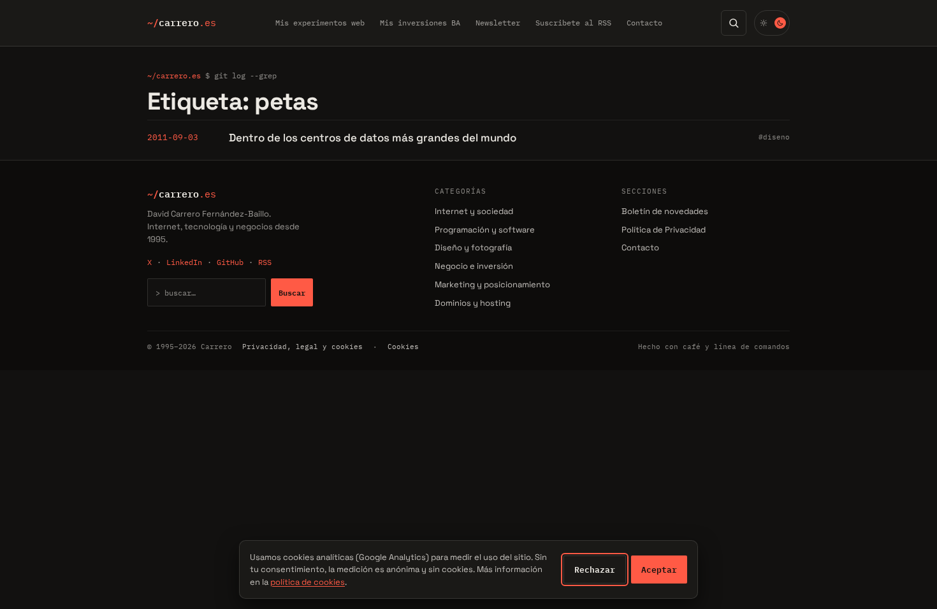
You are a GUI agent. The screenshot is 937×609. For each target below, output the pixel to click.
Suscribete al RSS (573, 22)
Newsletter (498, 22)
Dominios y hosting (473, 302)
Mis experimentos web (320, 22)
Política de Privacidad (663, 229)
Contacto (644, 22)
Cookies (403, 346)
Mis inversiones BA (420, 22)
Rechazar (594, 569)
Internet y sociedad (474, 211)
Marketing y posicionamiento (492, 284)
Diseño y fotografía (473, 247)
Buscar (292, 292)
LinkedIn (184, 262)
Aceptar (659, 569)
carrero (181, 23)
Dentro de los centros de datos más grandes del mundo (372, 138)
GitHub (230, 262)
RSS (265, 262)
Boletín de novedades (664, 211)
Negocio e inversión (474, 266)
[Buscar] (733, 23)
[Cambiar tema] (772, 23)
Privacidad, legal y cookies (302, 346)
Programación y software (485, 229)
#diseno (774, 137)
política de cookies (307, 582)
